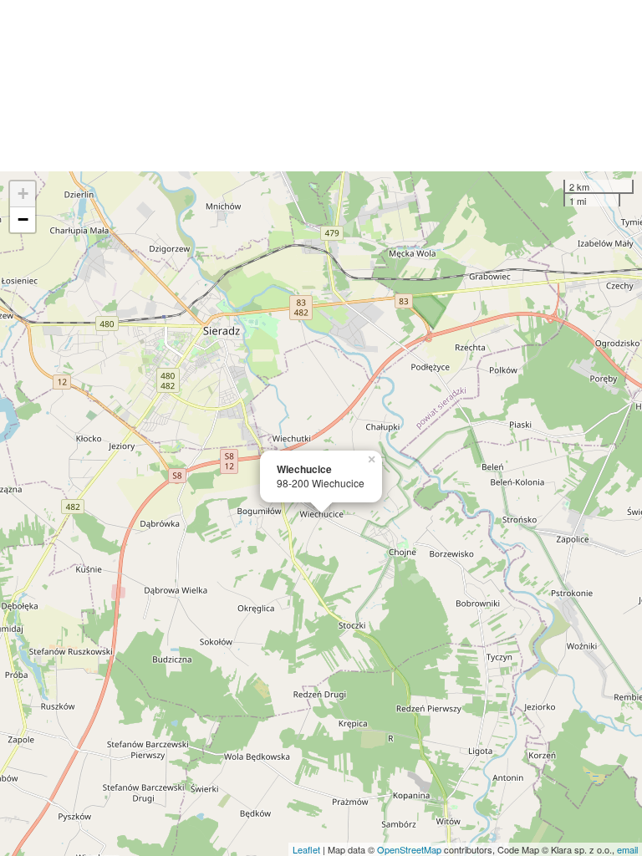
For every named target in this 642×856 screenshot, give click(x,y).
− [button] (23, 219)
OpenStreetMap (409, 849)
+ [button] (23, 193)
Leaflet (306, 849)
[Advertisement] (321, 85)
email (627, 849)
